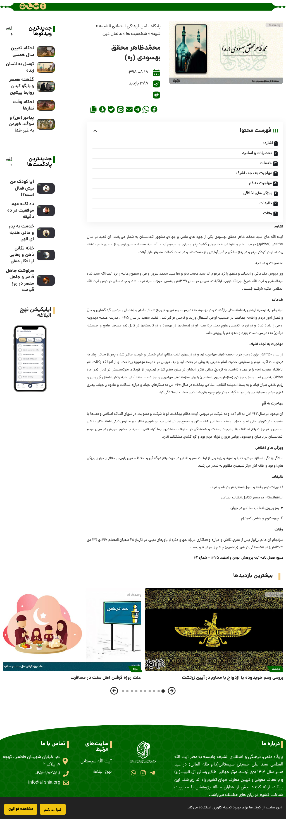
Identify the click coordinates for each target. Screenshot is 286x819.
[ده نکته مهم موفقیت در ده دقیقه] (46, 210)
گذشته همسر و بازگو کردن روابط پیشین (21, 86)
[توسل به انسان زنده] (46, 67)
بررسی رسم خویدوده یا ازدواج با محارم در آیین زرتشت (232, 677)
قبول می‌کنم (52, 809)
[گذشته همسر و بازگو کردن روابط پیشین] (46, 86)
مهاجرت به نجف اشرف (254, 173)
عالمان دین (112, 34)
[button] (154, 109)
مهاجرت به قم (260, 183)
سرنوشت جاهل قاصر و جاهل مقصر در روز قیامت (20, 280)
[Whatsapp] (133, 773)
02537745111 (47, 773)
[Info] (43, 6)
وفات (267, 213)
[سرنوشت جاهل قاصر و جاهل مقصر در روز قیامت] (46, 280)
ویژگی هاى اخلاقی (257, 193)
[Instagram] (143, 773)
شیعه (156, 34)
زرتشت (276, 669)
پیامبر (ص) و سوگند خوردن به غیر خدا (21, 124)
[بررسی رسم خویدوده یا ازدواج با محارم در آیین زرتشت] (214, 629)
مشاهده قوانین (20, 809)
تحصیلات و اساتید (257, 153)
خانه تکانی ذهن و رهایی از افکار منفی (21, 255)
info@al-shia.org (44, 782)
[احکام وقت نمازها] (46, 105)
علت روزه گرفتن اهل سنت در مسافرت (105, 677)
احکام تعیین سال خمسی (22, 51)
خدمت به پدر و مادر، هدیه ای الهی (21, 233)
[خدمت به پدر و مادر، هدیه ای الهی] (46, 232)
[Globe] (23, 6)
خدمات (266, 163)
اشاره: (268, 143)
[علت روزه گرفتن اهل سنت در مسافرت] (72, 629)
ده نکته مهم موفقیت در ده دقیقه (20, 210)
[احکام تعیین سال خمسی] (46, 51)
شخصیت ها (136, 34)
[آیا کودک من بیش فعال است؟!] (46, 188)
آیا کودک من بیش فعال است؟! (22, 188)
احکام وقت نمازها (23, 105)
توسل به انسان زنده (20, 67)
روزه (135, 669)
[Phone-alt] (29, 6)
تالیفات (265, 203)
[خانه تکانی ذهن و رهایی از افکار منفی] (46, 255)
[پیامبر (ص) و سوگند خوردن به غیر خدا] (46, 124)
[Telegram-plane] (153, 773)
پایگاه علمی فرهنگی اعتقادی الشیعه (130, 26)
